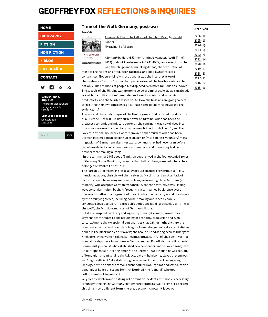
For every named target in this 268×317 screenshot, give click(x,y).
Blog (49, 61)
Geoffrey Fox (67, 11)
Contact (48, 77)
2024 (197, 45)
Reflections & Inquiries (146, 11)
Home (45, 28)
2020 (197, 64)
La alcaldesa (48, 119)
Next (185, 310)
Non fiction (52, 52)
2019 (197, 69)
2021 (197, 59)
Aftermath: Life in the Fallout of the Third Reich (136, 37)
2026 (197, 36)
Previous (88, 310)
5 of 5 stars (126, 46)
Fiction (47, 44)
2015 (197, 88)
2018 (197, 73)
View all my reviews (94, 299)
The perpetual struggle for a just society (54, 105)
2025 (197, 40)
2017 (197, 78)
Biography (51, 36)
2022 (197, 55)
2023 (197, 50)
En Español (51, 69)
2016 (197, 83)
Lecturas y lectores (54, 116)
